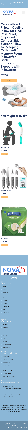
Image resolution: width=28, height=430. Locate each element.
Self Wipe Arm (5, 147)
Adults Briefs (4, 238)
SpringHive (25, 428)
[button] (23, 12)
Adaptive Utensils (6, 190)
